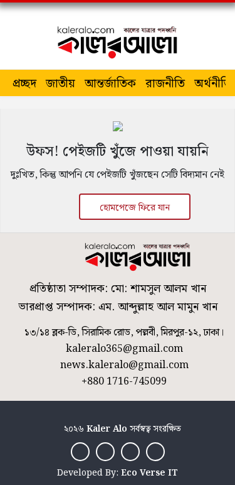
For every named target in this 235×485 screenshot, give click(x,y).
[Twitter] (105, 451)
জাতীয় (60, 84)
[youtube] (155, 451)
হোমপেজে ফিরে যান (135, 207)
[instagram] (130, 451)
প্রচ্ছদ (24, 84)
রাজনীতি (165, 84)
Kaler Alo (106, 429)
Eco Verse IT (149, 473)
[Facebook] (80, 451)
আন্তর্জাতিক (110, 84)
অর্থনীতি (212, 84)
